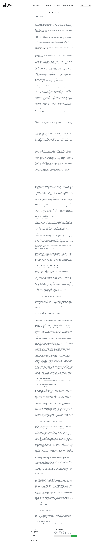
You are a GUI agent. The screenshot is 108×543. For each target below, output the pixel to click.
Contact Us (73, 5)
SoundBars (54, 5)
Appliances (48, 5)
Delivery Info (59, 5)
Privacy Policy (33, 532)
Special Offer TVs (66, 5)
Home (34, 5)
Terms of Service (34, 537)
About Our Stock (34, 531)
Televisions (38, 5)
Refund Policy (33, 535)
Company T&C (33, 529)
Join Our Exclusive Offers (58, 529)
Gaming (43, 5)
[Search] (90, 5)
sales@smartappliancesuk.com (42, 48)
